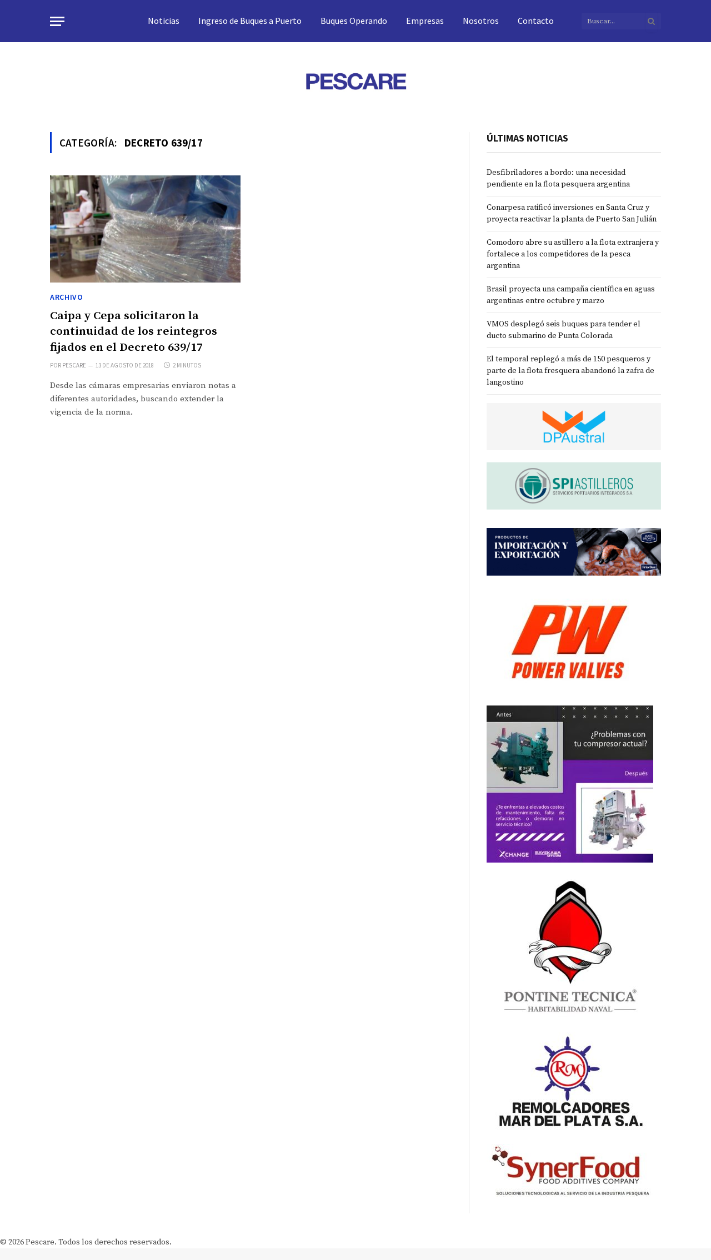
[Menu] (57, 21)
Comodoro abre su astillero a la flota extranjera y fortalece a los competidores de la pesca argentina (573, 254)
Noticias (163, 20)
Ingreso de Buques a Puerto (250, 20)
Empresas (425, 20)
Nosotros (481, 20)
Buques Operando (354, 20)
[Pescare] (355, 81)
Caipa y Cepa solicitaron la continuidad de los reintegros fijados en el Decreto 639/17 (133, 332)
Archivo (66, 297)
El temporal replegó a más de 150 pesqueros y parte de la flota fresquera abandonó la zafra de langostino (570, 370)
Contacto (536, 20)
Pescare (74, 365)
